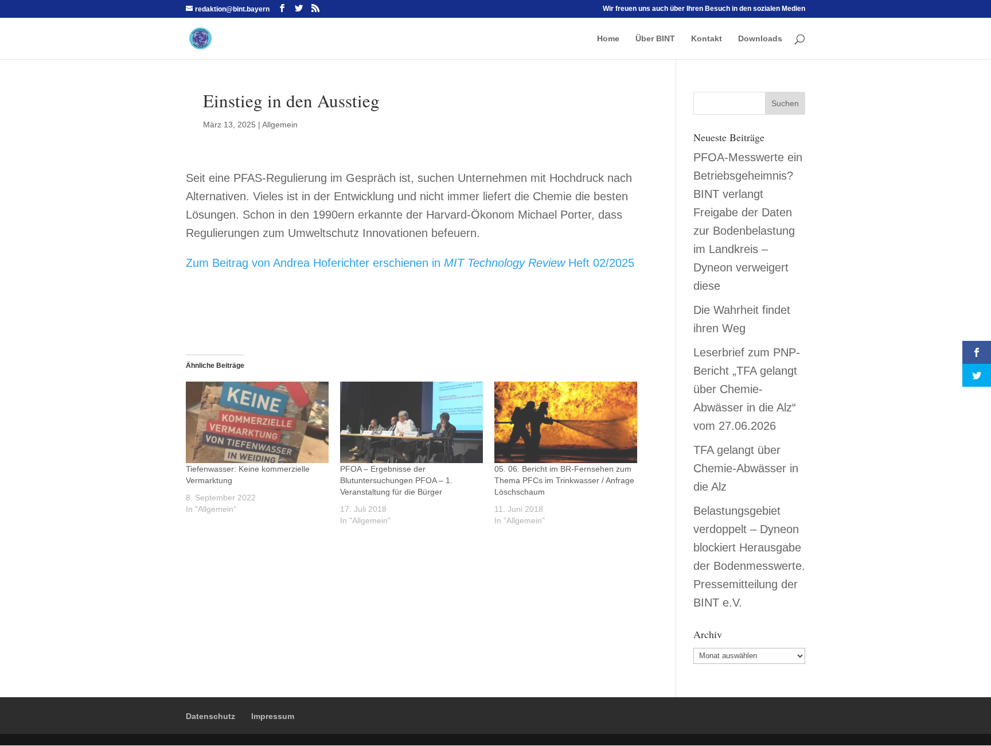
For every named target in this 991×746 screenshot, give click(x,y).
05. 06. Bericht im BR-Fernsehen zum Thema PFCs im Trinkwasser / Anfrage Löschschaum (564, 480)
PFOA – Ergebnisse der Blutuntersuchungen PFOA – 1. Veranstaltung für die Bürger (396, 480)
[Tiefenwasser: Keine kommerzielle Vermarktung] (257, 422)
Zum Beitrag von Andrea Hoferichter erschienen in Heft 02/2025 (410, 263)
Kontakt (706, 38)
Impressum (272, 716)
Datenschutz (210, 716)
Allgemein (280, 124)
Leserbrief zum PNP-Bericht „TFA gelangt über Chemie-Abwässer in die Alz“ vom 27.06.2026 (746, 389)
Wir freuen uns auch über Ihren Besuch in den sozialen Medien (704, 9)
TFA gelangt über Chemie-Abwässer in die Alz (745, 468)
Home (608, 38)
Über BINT (655, 38)
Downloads (760, 38)
